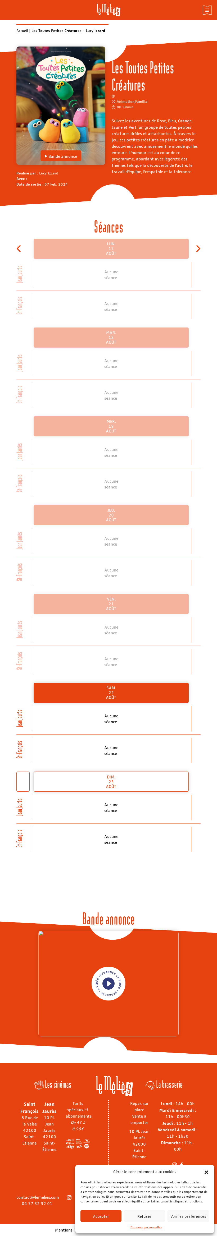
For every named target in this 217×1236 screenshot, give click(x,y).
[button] (206, 1171)
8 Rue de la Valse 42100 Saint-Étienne (29, 1130)
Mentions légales (71, 1230)
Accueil (22, 30)
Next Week (198, 249)
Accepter (101, 1216)
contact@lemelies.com (37, 1197)
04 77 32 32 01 (37, 1203)
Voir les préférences (188, 1216)
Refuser (144, 1216)
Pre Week (19, 249)
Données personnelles (146, 1227)
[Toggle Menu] (207, 10)
